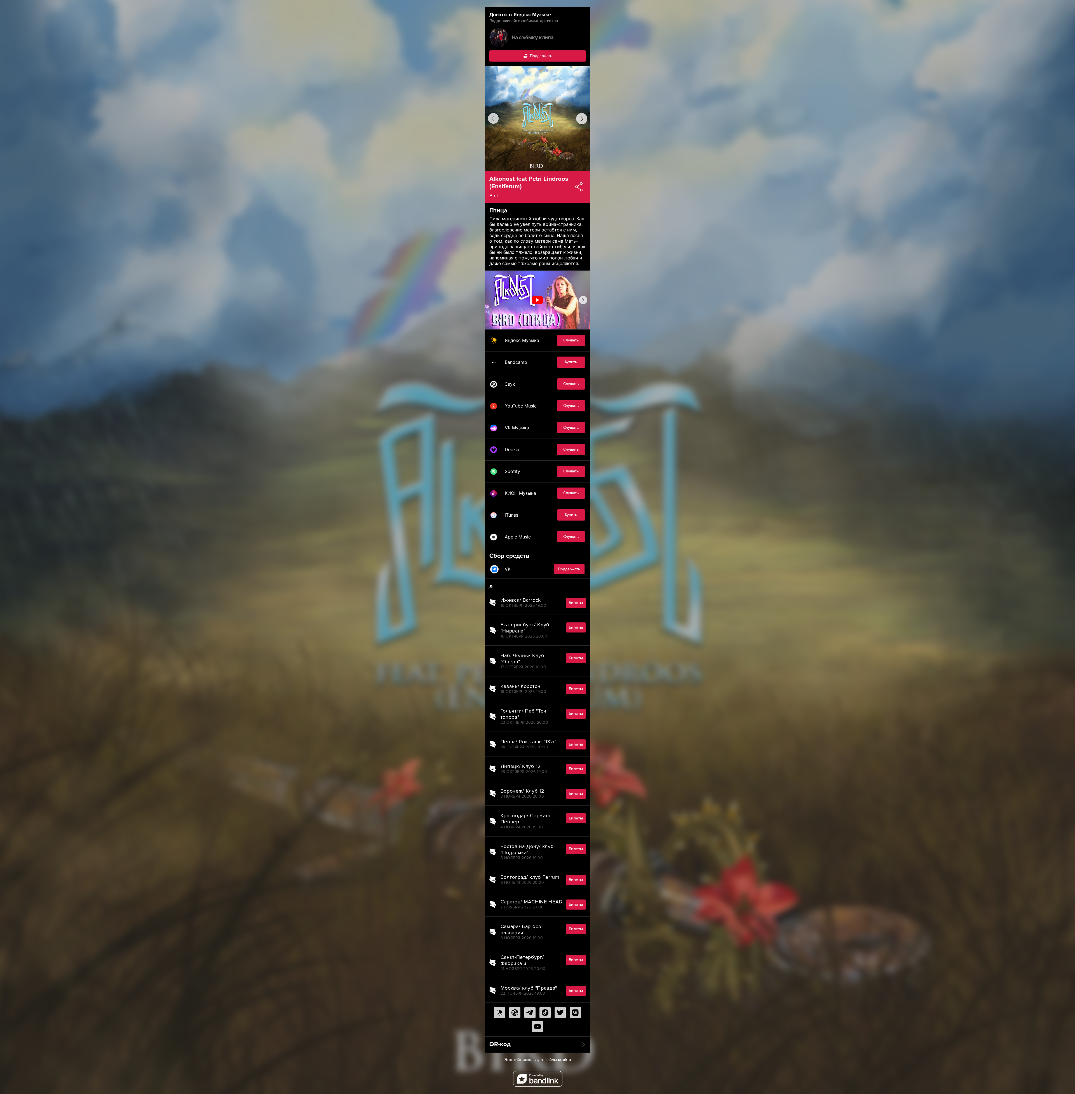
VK (542, 569)
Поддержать (541, 55)
